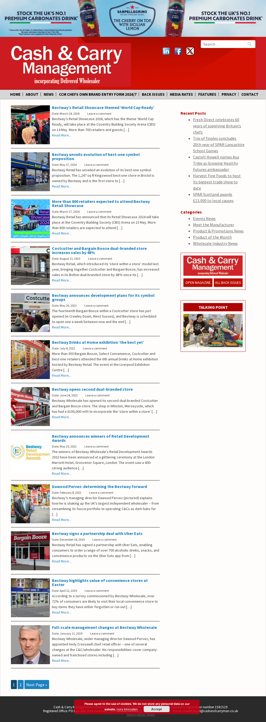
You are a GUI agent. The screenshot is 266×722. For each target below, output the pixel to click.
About (32, 94)
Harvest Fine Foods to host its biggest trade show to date (217, 182)
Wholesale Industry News (215, 243)
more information (127, 709)
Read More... (61, 135)
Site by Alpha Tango (141, 714)
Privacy (229, 94)
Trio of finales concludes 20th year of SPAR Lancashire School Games (218, 144)
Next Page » (36, 684)
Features (207, 94)
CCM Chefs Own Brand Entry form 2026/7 (98, 94)
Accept (156, 709)
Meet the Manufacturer (213, 224)
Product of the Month (212, 237)
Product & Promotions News (218, 230)
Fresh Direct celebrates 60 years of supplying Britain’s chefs (217, 126)
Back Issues (153, 94)
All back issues (228, 282)
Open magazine (198, 282)
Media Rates (181, 94)
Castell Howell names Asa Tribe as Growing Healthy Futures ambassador (216, 163)
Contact (249, 94)
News (49, 94)
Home (15, 94)
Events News (204, 218)
